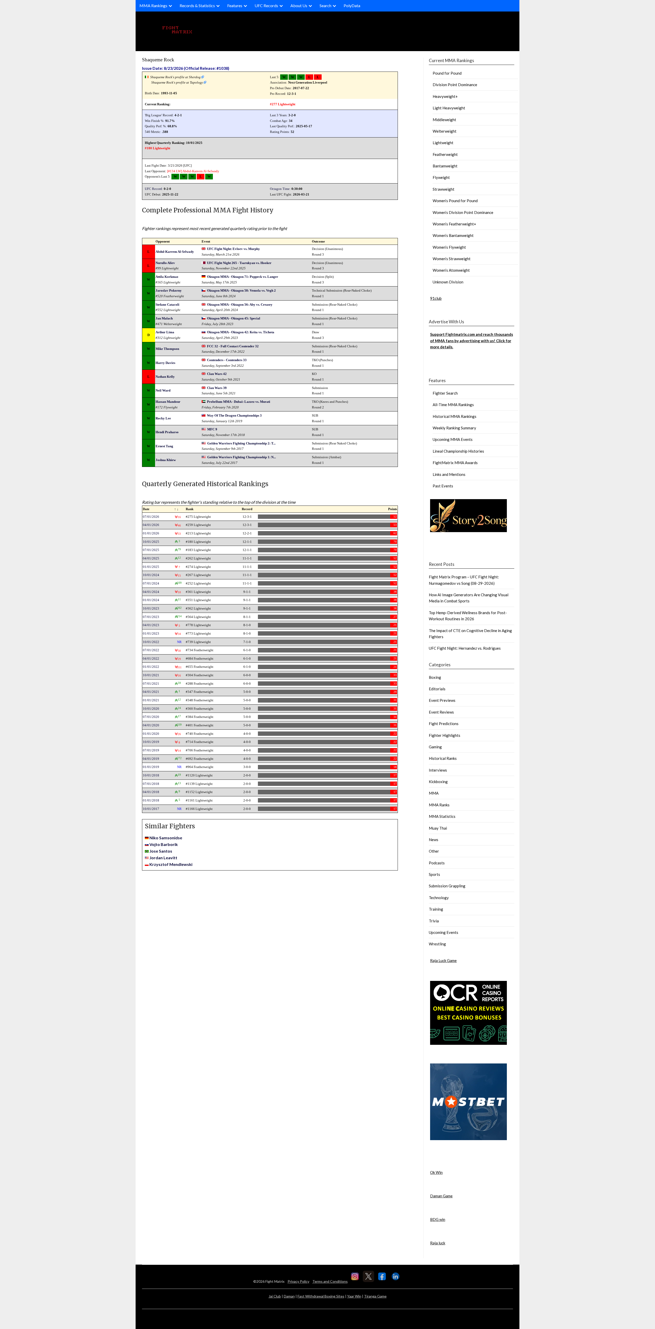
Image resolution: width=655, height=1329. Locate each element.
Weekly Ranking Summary (454, 428)
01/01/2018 (151, 800)
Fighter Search (445, 393)
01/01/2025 (151, 567)
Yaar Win (354, 1296)
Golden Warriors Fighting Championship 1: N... (241, 457)
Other (434, 851)
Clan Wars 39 (217, 388)
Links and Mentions (449, 474)
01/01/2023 (151, 633)
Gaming (435, 746)
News (433, 839)
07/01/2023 (151, 617)
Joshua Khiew (166, 460)
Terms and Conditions (330, 1281)
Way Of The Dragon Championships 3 (234, 415)
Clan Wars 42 (217, 374)
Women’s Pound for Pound (455, 200)
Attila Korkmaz (167, 277)
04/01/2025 (151, 558)
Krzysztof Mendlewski (170, 864)
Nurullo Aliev (165, 263)
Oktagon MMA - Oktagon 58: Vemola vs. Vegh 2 (241, 290)
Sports (434, 874)
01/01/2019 (151, 767)
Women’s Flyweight (449, 247)
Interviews (438, 770)
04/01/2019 (151, 759)
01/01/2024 (151, 600)
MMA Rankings (153, 5)
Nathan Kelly (165, 377)
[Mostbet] (468, 1138)
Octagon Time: (280, 189)
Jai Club (275, 1296)
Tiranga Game (375, 1296)
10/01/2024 (151, 575)
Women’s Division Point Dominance (463, 212)
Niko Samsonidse (165, 837)
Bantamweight (445, 166)
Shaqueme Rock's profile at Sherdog (175, 77)
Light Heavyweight (449, 108)
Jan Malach (164, 318)
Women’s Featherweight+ (454, 224)
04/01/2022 (151, 658)
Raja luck (437, 1243)
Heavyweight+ (445, 96)
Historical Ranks (443, 758)
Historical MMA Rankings (454, 416)
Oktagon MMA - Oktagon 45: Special (233, 318)
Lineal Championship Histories (458, 451)
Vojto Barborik (163, 844)
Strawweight (443, 189)
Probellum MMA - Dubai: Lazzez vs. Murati (238, 402)
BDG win (437, 1219)
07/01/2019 (151, 750)
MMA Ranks (439, 805)
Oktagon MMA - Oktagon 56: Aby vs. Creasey (239, 304)
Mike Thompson (167, 349)
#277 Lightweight (282, 104)
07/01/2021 (151, 683)
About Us (298, 5)
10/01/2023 (151, 608)
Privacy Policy (298, 1281)
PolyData (352, 5)
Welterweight (444, 131)
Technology (439, 897)
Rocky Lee (163, 418)
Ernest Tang (164, 446)
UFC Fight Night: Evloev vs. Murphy (233, 249)
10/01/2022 (151, 642)
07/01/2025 (151, 550)
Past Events (443, 486)
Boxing (435, 677)
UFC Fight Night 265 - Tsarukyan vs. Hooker (239, 263)
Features (234, 5)
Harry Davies (165, 363)
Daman (289, 1296)
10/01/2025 (151, 542)
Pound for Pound (447, 73)
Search (325, 5)
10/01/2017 (151, 809)
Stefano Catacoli (167, 304)
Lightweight (443, 142)
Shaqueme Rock (158, 59)
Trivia (434, 921)
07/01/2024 (151, 583)
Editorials (437, 688)
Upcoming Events (443, 932)
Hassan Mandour (168, 402)
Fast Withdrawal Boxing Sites (321, 1296)
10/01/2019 (151, 742)
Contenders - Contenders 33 (227, 360)
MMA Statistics (442, 816)
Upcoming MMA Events (453, 439)
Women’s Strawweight (452, 258)
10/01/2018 (151, 775)
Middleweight (444, 119)
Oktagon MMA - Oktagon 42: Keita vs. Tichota (240, 332)
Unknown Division (448, 282)
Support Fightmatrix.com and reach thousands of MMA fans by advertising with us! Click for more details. (471, 340)
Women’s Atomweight (451, 270)
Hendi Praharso (167, 432)
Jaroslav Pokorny (169, 290)
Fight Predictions (443, 723)
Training (436, 909)
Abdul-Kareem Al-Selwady (200, 171)
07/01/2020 (151, 717)
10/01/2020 (151, 709)
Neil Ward (163, 390)
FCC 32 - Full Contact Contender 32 (233, 346)
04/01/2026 (151, 525)
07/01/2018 (151, 784)
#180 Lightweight (157, 148)
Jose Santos (160, 851)
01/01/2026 (151, 533)
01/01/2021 (151, 700)
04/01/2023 (151, 625)
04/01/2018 (151, 792)
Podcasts (437, 863)
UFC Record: (154, 189)
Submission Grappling (447, 886)
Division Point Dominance (455, 84)
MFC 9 (212, 429)
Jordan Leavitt (163, 857)
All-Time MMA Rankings (453, 404)
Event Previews (442, 700)
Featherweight (445, 154)
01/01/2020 (151, 734)
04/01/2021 (151, 692)
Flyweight (441, 177)
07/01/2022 (151, 650)
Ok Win (436, 1172)
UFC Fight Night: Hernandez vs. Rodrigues (465, 648)
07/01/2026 (151, 517)
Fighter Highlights (444, 735)
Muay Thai (438, 828)
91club (436, 298)
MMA (434, 793)
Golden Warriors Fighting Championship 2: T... (241, 443)
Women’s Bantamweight (453, 235)
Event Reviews (441, 712)
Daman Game (441, 1196)
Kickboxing (438, 781)
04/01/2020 (151, 725)
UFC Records (266, 5)
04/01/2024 (151, 592)
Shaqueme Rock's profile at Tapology (177, 82)
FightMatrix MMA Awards (455, 462)
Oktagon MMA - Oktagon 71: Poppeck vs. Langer (242, 277)
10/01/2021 (151, 675)
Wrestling (437, 944)
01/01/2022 (151, 667)
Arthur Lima (165, 332)
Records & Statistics (197, 5)
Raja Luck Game (443, 960)
